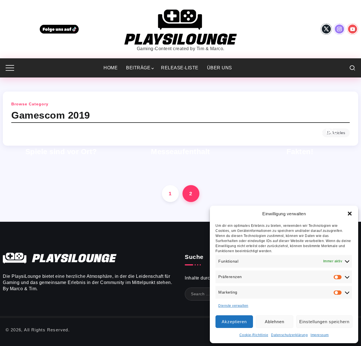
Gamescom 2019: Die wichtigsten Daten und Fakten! (299, 141)
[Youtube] (352, 29)
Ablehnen (274, 321)
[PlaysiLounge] (180, 26)
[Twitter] (326, 29)
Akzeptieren (234, 321)
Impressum (320, 335)
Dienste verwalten (233, 306)
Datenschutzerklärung (289, 335)
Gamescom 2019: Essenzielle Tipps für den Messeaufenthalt (180, 141)
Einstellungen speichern (324, 321)
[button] (350, 213)
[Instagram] (339, 29)
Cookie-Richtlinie (253, 335)
